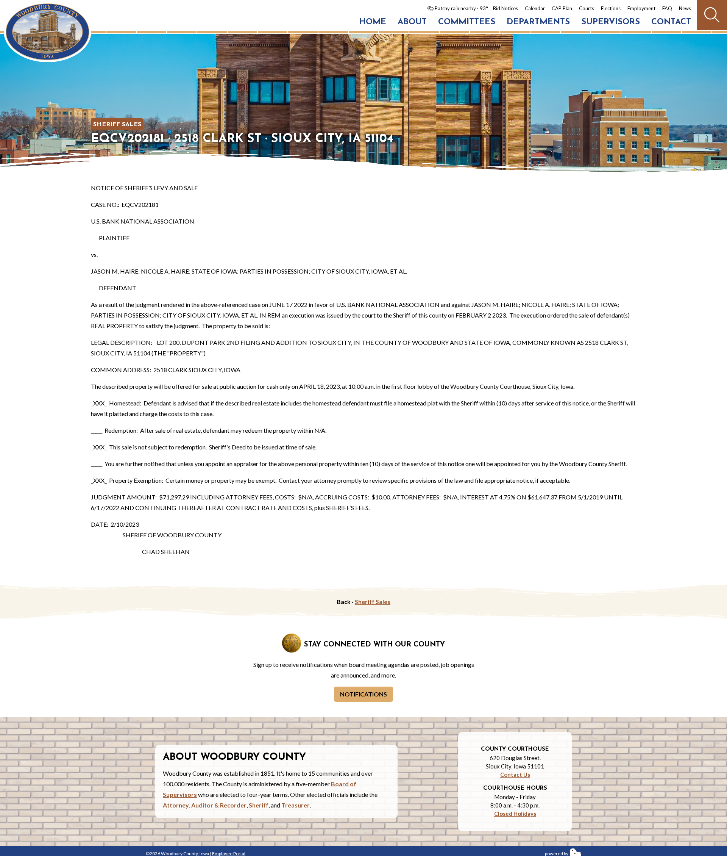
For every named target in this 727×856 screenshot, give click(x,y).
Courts (586, 8)
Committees (466, 22)
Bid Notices (505, 8)
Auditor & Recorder (218, 805)
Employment (641, 8)
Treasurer (295, 805)
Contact (671, 22)
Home (372, 22)
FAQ (667, 8)
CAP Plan (562, 8)
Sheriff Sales (117, 125)
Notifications (363, 694)
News (685, 8)
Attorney (176, 805)
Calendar (535, 8)
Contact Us (515, 774)
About (412, 22)
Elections (611, 8)
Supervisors (610, 22)
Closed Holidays (515, 813)
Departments (538, 22)
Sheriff (258, 805)
